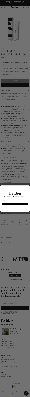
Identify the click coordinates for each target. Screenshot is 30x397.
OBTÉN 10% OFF (15, 203)
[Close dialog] (28, 187)
